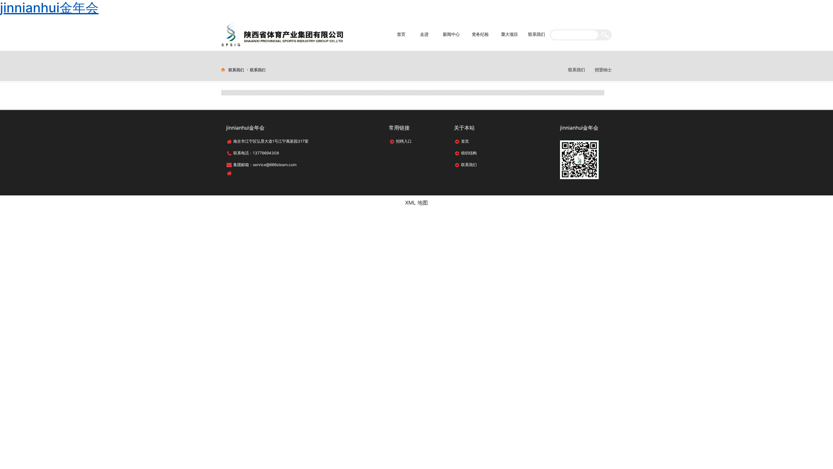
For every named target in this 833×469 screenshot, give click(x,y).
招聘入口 (404, 141)
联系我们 (469, 164)
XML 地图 (416, 202)
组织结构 (469, 152)
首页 (465, 141)
